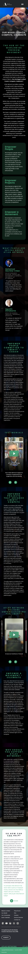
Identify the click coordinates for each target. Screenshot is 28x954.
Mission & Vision (5, 911)
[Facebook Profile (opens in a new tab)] (2, 923)
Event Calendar (5, 917)
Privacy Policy (4, 952)
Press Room (17, 911)
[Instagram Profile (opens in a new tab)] (17, 923)
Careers (16, 915)
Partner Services (20, 917)
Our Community (5, 915)
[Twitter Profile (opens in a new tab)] (14, 923)
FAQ (15, 913)
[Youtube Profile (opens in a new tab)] (6, 923)
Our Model (4, 913)
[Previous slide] (10, 482)
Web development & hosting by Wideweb (11, 926)
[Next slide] (15, 482)
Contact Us (17, 919)
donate (6, 937)
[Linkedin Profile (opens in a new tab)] (10, 923)
